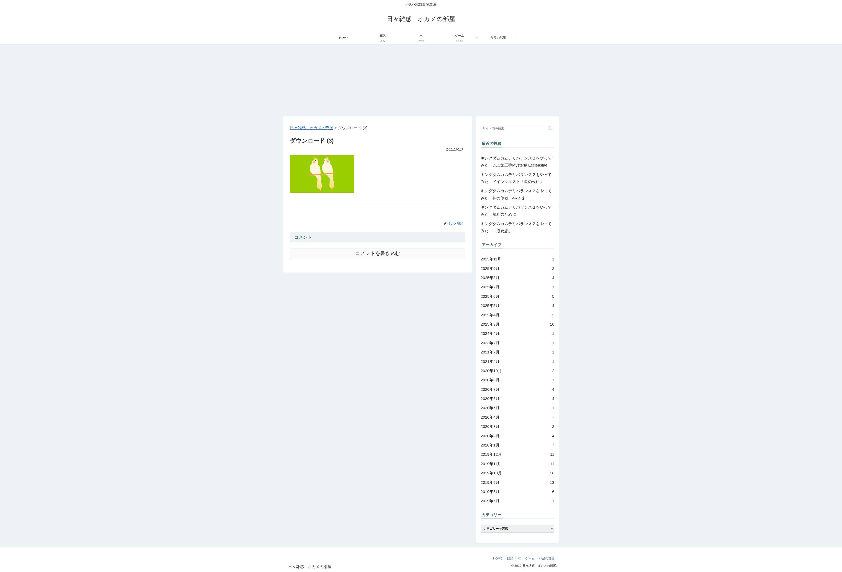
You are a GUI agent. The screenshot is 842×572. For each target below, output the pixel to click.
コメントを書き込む (377, 253)
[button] (550, 128)
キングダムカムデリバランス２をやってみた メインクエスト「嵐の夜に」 (516, 178)
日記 (510, 558)
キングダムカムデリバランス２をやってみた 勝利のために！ (516, 211)
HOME (497, 558)
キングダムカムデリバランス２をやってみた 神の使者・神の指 (516, 194)
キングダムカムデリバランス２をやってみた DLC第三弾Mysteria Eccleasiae (516, 161)
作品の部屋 (547, 558)
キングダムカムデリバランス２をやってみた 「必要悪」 (516, 227)
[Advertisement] (421, 80)
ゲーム (530, 558)
